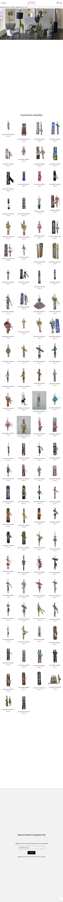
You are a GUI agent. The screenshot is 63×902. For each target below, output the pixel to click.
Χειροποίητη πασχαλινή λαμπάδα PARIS (8, 214)
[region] (31, 24)
